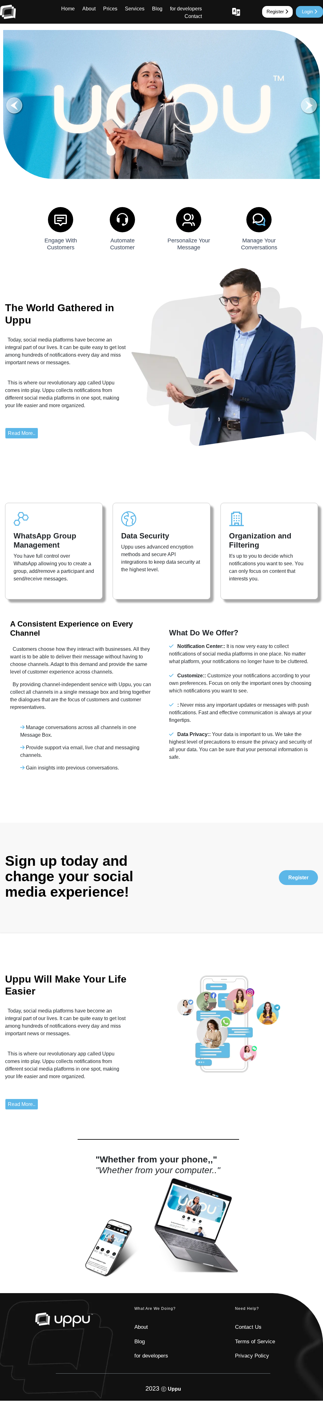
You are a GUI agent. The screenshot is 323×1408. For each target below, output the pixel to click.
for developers (186, 8)
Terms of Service (255, 1342)
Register (276, 11)
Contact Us (248, 1327)
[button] (309, 105)
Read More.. (21, 433)
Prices (110, 8)
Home (68, 8)
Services (134, 8)
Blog (157, 8)
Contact (193, 16)
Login (308, 11)
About (89, 8)
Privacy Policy (252, 1356)
